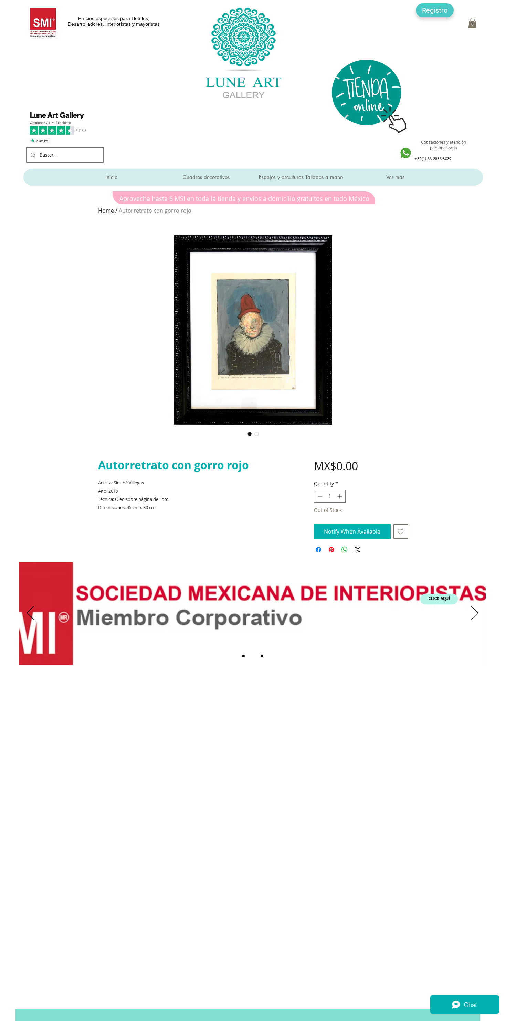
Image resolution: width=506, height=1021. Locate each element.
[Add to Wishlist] (400, 531)
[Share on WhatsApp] (344, 550)
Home (106, 210)
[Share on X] (358, 550)
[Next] (474, 613)
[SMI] (252, 656)
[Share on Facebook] (318, 550)
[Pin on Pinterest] (331, 550)
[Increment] (340, 496)
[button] (435, 10)
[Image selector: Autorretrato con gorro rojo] (249, 433)
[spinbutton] (330, 496)
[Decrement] (319, 496)
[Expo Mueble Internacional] (262, 656)
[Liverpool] (243, 656)
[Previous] (30, 613)
